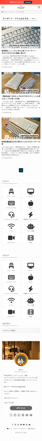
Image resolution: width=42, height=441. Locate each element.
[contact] (30, 415)
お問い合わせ (21, 408)
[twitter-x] (11, 415)
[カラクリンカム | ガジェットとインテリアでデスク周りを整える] (21, 7)
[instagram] (15, 415)
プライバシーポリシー (19, 428)
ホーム (10, 428)
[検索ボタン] (39, 7)
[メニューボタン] (3, 7)
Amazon (28, 2)
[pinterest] (22, 415)
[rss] (27, 425)
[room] (19, 415)
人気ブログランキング (11, 398)
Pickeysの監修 (16, 387)
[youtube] (26, 415)
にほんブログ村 (9, 402)
